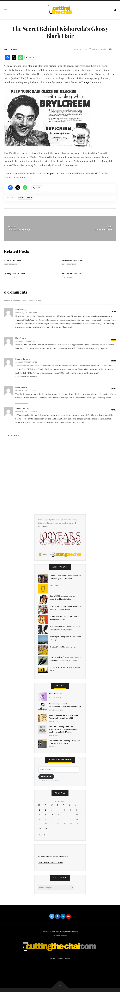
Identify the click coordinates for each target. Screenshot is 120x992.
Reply (113, 311)
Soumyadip (42, 526)
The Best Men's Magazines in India (63, 647)
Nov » (45, 835)
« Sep (40, 835)
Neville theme (55, 958)
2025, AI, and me (55, 694)
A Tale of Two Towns (12, 260)
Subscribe (46, 776)
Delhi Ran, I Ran (103, 229)
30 (46, 828)
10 (52, 815)
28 (77, 824)
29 (40, 828)
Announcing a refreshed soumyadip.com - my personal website (65, 705)
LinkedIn (63, 916)
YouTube (68, 916)
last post (50, 173)
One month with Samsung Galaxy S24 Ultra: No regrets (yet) (64, 742)
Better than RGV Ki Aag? (72, 260)
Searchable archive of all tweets (50, 862)
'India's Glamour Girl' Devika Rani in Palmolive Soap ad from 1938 (63, 716)
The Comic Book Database (73, 274)
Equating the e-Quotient (14, 274)
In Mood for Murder (19, 229)
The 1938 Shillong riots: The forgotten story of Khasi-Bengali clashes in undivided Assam (63, 729)
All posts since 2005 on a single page (53, 856)
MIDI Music (54, 586)
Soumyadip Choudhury (69, 931)
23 (46, 824)
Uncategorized (11, 49)
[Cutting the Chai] (60, 9)
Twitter (51, 916)
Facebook (57, 916)
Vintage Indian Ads (91, 82)
